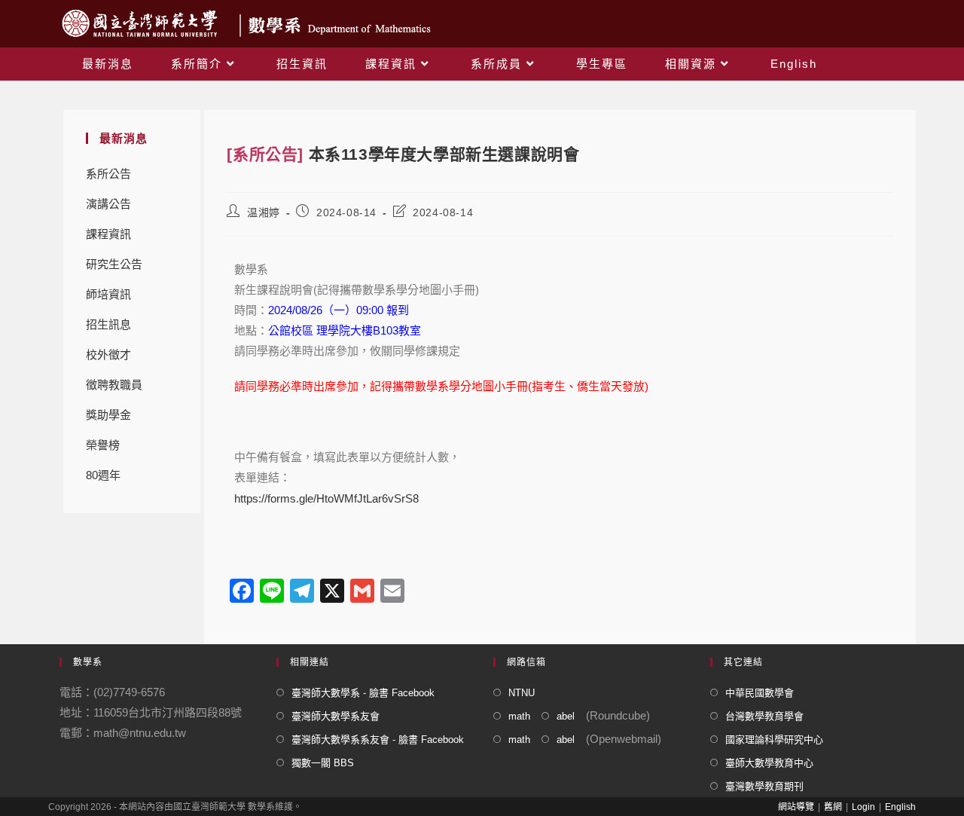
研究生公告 (114, 264)
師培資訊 (108, 294)
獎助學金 (108, 414)
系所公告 (108, 173)
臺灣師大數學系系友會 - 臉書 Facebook (377, 739)
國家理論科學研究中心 (774, 739)
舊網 (833, 807)
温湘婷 (263, 212)
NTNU (521, 692)
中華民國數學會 (759, 692)
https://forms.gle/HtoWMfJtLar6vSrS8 (326, 498)
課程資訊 (108, 234)
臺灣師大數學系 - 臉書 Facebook (363, 692)
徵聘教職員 (114, 384)
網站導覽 (796, 807)
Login (863, 807)
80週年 (103, 475)
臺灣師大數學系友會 (335, 716)
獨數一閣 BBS (322, 763)
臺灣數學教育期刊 (764, 786)
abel (566, 716)
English (900, 807)
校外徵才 (108, 354)
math (519, 716)
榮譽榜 (103, 445)
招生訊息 (108, 324)
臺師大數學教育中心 (769, 763)
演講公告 (108, 203)
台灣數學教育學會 (764, 716)
